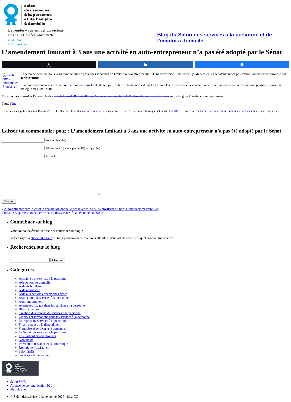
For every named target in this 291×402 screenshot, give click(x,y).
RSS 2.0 (178, 110)
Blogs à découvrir (31, 309)
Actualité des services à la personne (42, 278)
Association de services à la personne (44, 298)
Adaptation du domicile (34, 282)
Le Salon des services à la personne (42, 332)
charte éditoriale (41, 238)
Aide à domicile (29, 290)
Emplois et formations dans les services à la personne (54, 317)
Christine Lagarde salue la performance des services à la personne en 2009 (51, 213)
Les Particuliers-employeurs (37, 336)
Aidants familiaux (31, 286)
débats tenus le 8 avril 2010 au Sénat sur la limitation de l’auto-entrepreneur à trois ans (111, 96)
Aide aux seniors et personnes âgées (43, 294)
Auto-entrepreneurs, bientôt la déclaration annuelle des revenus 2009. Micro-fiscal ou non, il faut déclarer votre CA (81, 209)
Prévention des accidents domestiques (44, 344)
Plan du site (18, 389)
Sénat (13, 103)
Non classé (26, 340)
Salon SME (26, 351)
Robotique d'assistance (34, 347)
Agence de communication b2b (31, 385)
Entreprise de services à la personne (42, 321)
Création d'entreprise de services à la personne (50, 313)
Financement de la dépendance (39, 324)
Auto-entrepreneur (93, 110)
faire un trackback (241, 110)
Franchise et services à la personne (42, 328)
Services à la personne (34, 355)
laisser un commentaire (213, 110)
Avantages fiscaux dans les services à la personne (52, 305)
